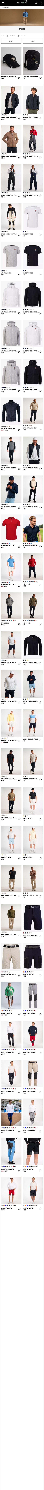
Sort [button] (33, 41)
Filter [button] (11, 41)
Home (3, 7)
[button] (3, 2)
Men (7, 7)
